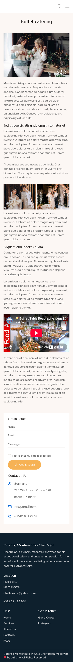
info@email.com (25, 507)
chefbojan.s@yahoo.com (20, 593)
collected (45, 455)
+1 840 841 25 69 (25, 516)
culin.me (16, 657)
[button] (5, 657)
